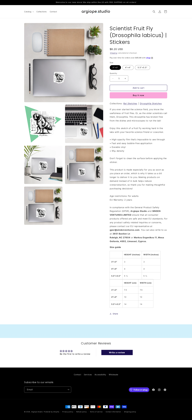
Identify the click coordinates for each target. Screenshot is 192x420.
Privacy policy (67, 412)
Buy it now (138, 95)
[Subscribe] (68, 390)
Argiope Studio (37, 412)
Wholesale (113, 374)
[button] (29, 11)
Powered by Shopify (51, 412)
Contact (77, 374)
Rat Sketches (130, 103)
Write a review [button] (117, 352)
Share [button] (115, 314)
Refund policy (81, 412)
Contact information (113, 412)
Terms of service (96, 412)
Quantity (113, 73)
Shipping (113, 53)
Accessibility (100, 374)
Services (88, 374)
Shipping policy (130, 412)
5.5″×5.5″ (142, 67)
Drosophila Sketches (151, 103)
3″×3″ (115, 67)
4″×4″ (128, 67)
